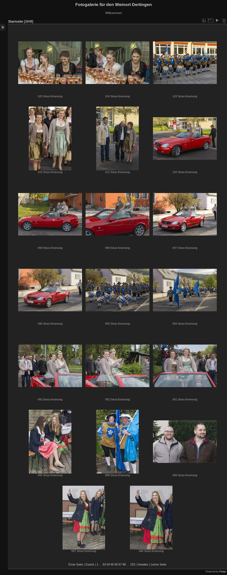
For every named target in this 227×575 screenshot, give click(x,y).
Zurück (89, 564)
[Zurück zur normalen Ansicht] (224, 20)
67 (120, 564)
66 (116, 564)
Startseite (15, 21)
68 (124, 564)
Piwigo (222, 571)
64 (108, 564)
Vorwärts (142, 564)
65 (112, 564)
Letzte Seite (158, 564)
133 (132, 564)
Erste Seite (75, 564)
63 (104, 564)
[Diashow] (217, 20)
